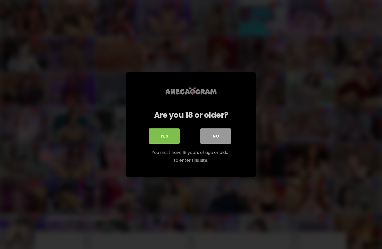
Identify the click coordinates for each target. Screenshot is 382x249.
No (216, 136)
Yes (164, 136)
